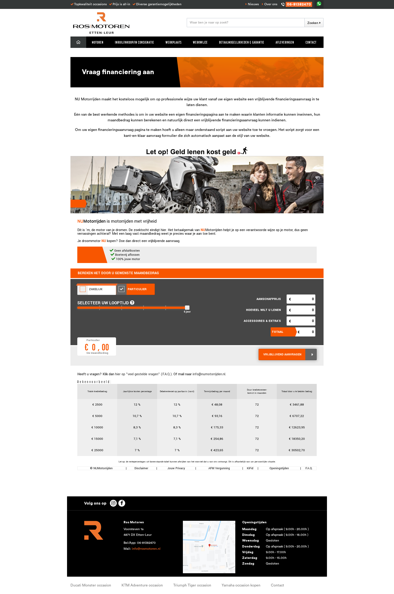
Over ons (270, 4)
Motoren (98, 42)
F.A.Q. (309, 468)
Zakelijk (95, 289)
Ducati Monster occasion (90, 585)
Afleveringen (285, 42)
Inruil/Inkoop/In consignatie (134, 42)
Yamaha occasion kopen (241, 585)
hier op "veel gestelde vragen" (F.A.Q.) (143, 374)
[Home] (78, 42)
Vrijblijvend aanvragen (282, 354)
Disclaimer (141, 468)
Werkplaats (173, 42)
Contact (311, 42)
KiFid (250, 468)
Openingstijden (279, 468)
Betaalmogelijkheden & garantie (241, 42)
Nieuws (253, 4)
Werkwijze (200, 42)
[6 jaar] (187, 307)
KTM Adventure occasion (142, 585)
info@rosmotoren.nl (146, 548)
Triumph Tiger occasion (192, 585)
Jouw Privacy (176, 468)
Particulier (137, 289)
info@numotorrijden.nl (209, 374)
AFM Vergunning (219, 468)
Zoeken (312, 23)
